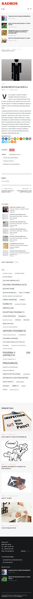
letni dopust (9, 316)
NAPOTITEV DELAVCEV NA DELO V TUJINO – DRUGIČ (19, 24)
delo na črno (7, 277)
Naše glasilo (8, 323)
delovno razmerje (9, 292)
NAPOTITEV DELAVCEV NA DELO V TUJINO (19, 38)
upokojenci (8, 382)
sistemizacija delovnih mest (15, 378)
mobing (22, 316)
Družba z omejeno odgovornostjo (12, 296)
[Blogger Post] (27, 138)
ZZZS (5, 389)
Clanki (3, 83)
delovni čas (8, 289)
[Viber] (30, 138)
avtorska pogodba (7, 273)
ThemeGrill (4, 596)
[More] (15, 141)
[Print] (12, 141)
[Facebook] (6, 138)
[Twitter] (9, 138)
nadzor (26, 320)
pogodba (6, 345)
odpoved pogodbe (14, 331)
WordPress (19, 596)
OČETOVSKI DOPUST (9, 528)
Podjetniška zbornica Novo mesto (14, 342)
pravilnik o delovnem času (10, 367)
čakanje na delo (14, 389)
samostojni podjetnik (11, 374)
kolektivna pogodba (13, 312)
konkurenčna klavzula (14, 154)
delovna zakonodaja (15, 285)
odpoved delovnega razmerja (10, 157)
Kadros (28, 551)
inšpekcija (8, 308)
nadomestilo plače (7, 320)
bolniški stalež (19, 273)
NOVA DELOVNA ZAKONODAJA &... (18, 214)
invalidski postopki (20, 304)
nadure (18, 320)
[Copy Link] (18, 138)
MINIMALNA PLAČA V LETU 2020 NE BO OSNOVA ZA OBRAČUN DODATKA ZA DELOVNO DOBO (18, 32)
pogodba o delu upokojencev (18, 345)
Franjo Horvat (10, 300)
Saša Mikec (26, 374)
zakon (6, 386)
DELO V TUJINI (7, 498)
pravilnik (10, 363)
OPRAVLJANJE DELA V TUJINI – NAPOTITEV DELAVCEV (24, 190)
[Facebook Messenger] (3, 141)
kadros (3, 89)
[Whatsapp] (24, 138)
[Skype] (6, 141)
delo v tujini (24, 292)
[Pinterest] (21, 138)
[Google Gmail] (12, 138)
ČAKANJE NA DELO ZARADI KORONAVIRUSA (19, 16)
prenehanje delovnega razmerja (11, 164)
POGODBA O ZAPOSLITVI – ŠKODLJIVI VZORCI (8, 190)
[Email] (15, 138)
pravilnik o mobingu (8, 370)
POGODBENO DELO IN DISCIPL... (17, 243)
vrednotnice (20, 381)
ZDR (15, 386)
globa (7, 304)
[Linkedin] (3, 138)
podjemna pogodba (10, 338)
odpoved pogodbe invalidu (9, 334)
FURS (22, 300)
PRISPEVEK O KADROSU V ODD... (17, 207)
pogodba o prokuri (7, 348)
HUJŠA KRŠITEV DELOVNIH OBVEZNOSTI (12, 560)
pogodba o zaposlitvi (8, 161)
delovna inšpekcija (11, 280)
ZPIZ (23, 386)
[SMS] (9, 141)
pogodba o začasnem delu (9, 359)
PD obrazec (22, 334)
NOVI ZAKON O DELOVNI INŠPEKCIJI (14, 437)
